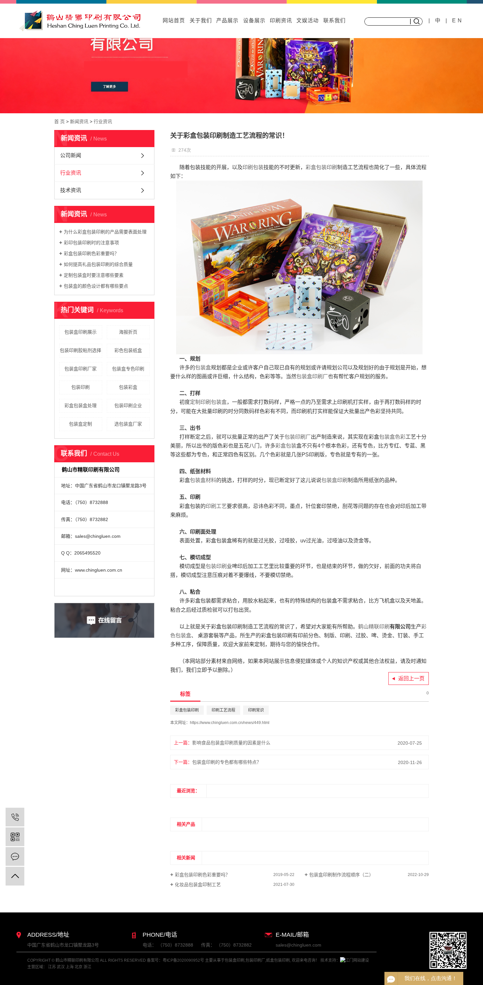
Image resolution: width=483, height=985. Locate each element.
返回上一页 (411, 678)
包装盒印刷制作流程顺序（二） (341, 874)
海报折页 (128, 332)
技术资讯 (70, 190)
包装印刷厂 (255, 960)
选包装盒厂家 (128, 424)
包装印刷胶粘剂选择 (80, 350)
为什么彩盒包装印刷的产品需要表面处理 (105, 231)
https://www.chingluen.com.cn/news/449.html (229, 722)
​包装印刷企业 (128, 405)
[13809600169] (15, 817)
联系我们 (334, 20)
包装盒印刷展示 (80, 332)
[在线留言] (15, 856)
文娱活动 (307, 20)
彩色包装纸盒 (128, 350)
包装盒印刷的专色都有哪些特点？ (226, 762)
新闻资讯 (79, 121)
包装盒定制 (80, 424)
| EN (455, 20)
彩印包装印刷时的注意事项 (91, 242)
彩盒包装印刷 (187, 710)
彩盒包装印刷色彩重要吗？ (91, 253)
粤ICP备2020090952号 (183, 960)
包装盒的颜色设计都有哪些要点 (96, 286)
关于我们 (201, 20)
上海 (70, 967)
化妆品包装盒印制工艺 (198, 884)
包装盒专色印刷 (128, 368)
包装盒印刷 (234, 960)
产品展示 (227, 20)
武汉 (61, 967)
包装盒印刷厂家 (80, 368)
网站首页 (174, 20)
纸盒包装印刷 (278, 960)
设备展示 (254, 20)
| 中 (437, 20)
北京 (78, 967)
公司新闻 (70, 155)
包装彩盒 (128, 387)
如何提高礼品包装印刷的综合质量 (98, 264)
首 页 (59, 121)
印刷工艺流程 (223, 710)
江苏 (52, 967)
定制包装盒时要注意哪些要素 (94, 275)
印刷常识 (256, 710)
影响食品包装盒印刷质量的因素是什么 (231, 742)
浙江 (87, 967)
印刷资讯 (281, 20)
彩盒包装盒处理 (80, 405)
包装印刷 (80, 387)
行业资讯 (103, 121)
